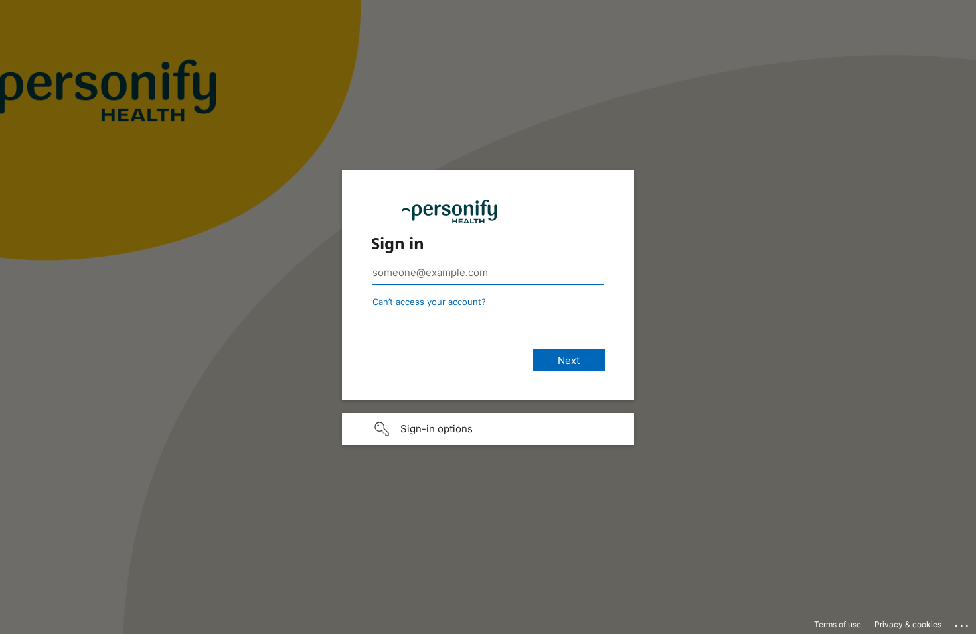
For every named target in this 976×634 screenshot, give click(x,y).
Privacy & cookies (907, 624)
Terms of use (837, 624)
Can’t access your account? (429, 301)
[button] (488, 429)
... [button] (963, 622)
